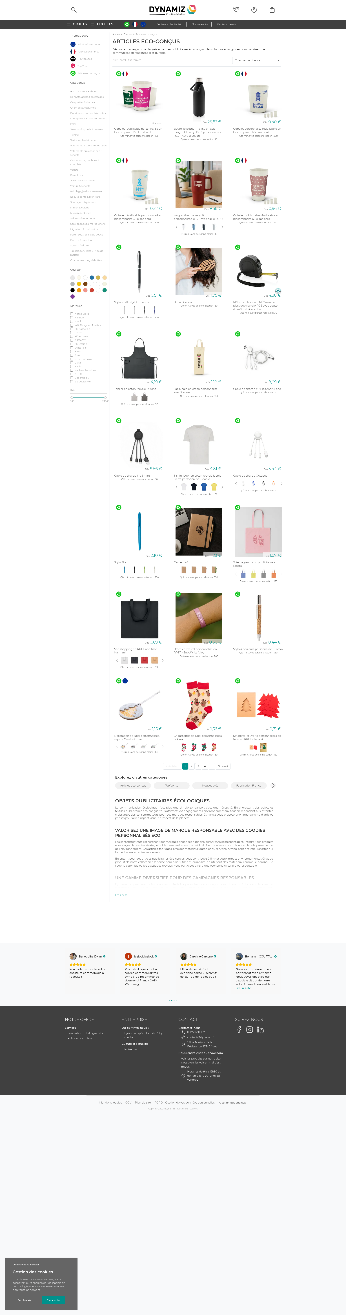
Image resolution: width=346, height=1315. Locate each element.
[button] (273, 785)
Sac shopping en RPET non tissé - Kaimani (136, 650)
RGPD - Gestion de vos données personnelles (184, 1102)
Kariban (79, 317)
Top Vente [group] (171, 785)
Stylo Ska (120, 562)
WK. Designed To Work (88, 325)
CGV (128, 1102)
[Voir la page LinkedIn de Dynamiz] (260, 1029)
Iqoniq (78, 321)
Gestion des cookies (232, 1102)
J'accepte (53, 1300)
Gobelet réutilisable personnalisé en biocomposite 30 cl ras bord (138, 217)
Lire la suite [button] (188, 988)
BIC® (78, 366)
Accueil (116, 34)
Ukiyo (78, 362)
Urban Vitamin (83, 359)
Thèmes (128, 34)
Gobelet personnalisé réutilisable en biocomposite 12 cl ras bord (257, 130)
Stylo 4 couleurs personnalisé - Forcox (258, 649)
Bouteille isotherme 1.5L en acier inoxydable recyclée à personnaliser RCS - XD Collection (197, 132)
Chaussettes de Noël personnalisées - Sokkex (198, 737)
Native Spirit (82, 313)
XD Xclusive (81, 336)
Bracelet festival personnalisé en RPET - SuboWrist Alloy (195, 650)
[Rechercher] (74, 10)
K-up (78, 351)
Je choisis (24, 1300)
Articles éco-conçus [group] (133, 785)
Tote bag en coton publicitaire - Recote (254, 564)
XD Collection (82, 328)
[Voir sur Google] (73, 956)
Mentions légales (110, 1102)
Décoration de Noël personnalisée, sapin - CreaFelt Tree (137, 737)
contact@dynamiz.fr (201, 1037)
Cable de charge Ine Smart (132, 475)
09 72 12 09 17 (196, 1032)
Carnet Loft (181, 562)
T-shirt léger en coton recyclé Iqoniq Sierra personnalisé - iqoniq (197, 477)
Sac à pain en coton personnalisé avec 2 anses (196, 390)
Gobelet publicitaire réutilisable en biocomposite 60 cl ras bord (256, 217)
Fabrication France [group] (248, 785)
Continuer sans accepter (26, 1264)
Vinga (78, 332)
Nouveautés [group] (210, 785)
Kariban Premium (85, 370)
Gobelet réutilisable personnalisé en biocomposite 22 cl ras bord (138, 130)
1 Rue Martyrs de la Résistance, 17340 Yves (202, 1044)
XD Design (81, 343)
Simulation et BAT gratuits (85, 1033)
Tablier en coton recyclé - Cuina (135, 389)
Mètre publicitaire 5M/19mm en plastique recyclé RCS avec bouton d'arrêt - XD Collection (256, 305)
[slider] (71, 397)
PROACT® (80, 340)
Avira (78, 355)
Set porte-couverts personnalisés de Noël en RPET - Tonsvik (257, 737)
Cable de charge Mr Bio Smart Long (257, 389)
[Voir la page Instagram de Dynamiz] (249, 1029)
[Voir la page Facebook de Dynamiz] (238, 1029)
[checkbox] (88, 44)
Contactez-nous (189, 1028)
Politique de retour (80, 1038)
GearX (78, 374)
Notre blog (131, 1049)
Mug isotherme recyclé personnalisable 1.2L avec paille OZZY (198, 217)
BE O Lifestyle (83, 381)
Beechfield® (82, 377)
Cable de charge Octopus (250, 475)
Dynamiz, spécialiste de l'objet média (144, 1035)
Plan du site (143, 1102)
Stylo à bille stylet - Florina (131, 302)
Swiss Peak (81, 347)
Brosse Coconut (184, 302)
